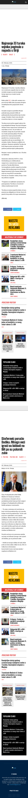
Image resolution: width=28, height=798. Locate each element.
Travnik (13, 250)
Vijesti (5, 54)
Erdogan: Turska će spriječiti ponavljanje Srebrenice (17, 268)
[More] (23, 209)
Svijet (11, 54)
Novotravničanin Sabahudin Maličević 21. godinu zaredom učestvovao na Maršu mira (18, 290)
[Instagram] (14, 795)
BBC (9, 100)
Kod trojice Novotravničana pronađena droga (20, 345)
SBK (12, 262)
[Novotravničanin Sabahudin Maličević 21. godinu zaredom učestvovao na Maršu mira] (5, 289)
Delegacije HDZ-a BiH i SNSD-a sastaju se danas (17, 278)
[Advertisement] (14, 24)
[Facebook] (10, 795)
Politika (13, 282)
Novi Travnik (14, 296)
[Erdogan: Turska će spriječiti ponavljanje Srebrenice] (5, 269)
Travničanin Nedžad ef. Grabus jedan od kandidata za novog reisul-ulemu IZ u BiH (18, 257)
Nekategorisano (15, 272)
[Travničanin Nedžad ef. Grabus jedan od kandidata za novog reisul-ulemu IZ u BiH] (5, 257)
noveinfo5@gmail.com (15, 784)
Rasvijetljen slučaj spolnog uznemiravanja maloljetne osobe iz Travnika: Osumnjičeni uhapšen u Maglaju (18, 244)
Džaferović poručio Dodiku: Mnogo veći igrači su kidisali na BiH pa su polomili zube (7, 348)
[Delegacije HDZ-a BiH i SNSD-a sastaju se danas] (5, 279)
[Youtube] (18, 795)
